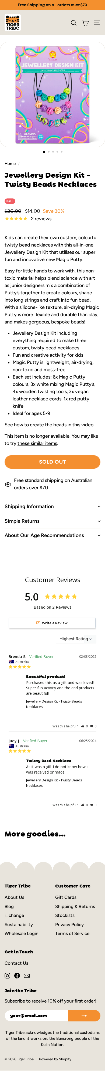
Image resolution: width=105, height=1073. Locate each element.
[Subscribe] (84, 1015)
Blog (9, 906)
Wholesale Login (21, 933)
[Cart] (85, 22)
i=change (14, 915)
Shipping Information (29, 506)
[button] (84, 726)
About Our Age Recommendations (44, 535)
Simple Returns (22, 521)
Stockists (65, 915)
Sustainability (19, 924)
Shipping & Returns (75, 906)
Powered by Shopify (55, 1059)
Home (10, 163)
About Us (14, 897)
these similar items (37, 443)
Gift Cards (65, 897)
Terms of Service (72, 933)
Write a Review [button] (55, 622)
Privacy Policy (69, 924)
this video (82, 425)
